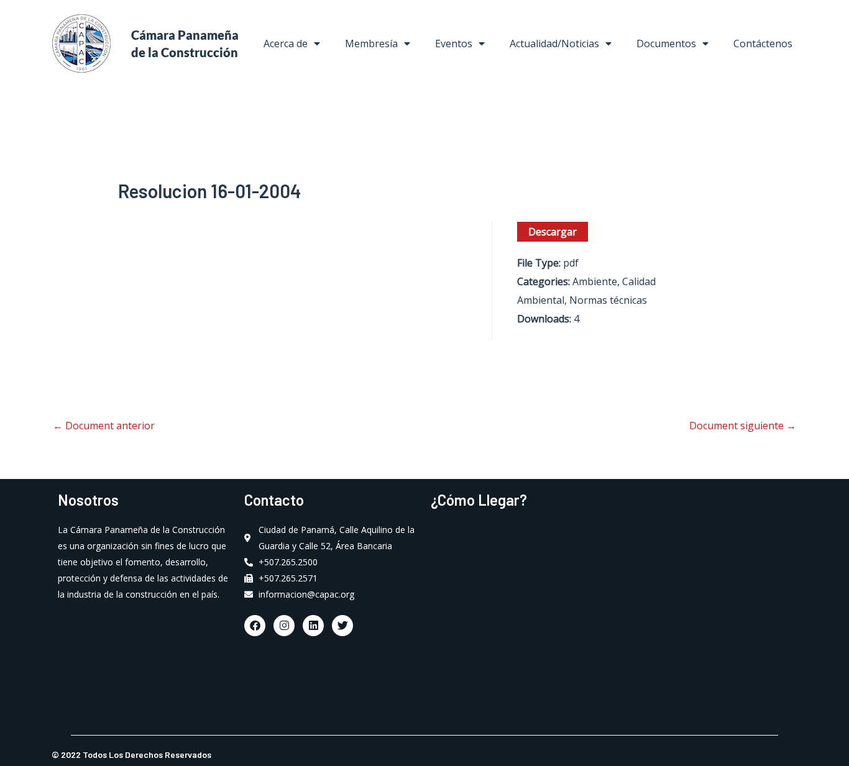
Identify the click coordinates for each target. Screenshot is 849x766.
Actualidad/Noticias (554, 43)
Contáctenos (762, 43)
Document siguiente (742, 425)
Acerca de (286, 43)
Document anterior (104, 425)
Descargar (552, 232)
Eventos (453, 43)
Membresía (371, 43)
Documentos (666, 43)
